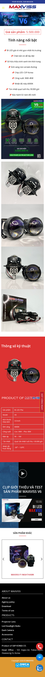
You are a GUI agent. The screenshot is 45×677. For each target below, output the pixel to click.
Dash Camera (8, 630)
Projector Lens (9, 621)
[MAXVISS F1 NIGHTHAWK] (22, 556)
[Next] (41, 559)
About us (6, 597)
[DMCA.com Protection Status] (22, 665)
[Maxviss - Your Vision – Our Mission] (22, 7)
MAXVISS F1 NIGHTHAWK (22, 574)
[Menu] (3, 8)
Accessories (7, 634)
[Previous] (3, 559)
